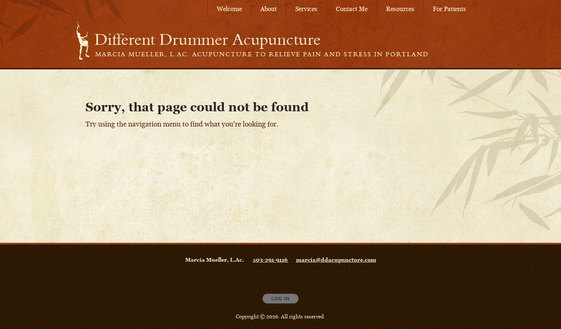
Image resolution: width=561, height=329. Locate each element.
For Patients (449, 9)
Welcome (229, 9)
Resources (400, 9)
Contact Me (352, 9)
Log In (280, 298)
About (268, 9)
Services (306, 9)
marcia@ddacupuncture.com (336, 259)
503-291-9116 (271, 259)
